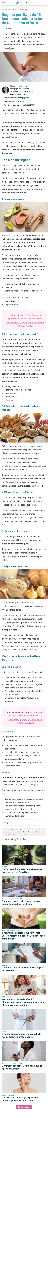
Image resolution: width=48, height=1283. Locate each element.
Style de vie (6, 997)
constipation (7, 466)
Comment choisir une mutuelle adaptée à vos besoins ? (24, 969)
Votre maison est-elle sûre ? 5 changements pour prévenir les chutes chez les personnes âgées (23, 1002)
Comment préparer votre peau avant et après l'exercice (23, 1067)
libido (34, 649)
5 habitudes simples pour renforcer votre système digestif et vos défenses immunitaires (23, 935)
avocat (10, 400)
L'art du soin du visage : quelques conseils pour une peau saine (20, 1099)
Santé (4, 867)
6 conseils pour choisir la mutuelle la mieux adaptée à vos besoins (21, 1035)
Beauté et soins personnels (13, 898)
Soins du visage (8, 1095)
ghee (9, 297)
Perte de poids (23, 9)
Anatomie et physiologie (12, 930)
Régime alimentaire (9, 9)
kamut (34, 486)
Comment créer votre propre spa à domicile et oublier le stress (21, 902)
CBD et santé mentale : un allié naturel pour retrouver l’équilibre (22, 871)
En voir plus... (24, 1107)
